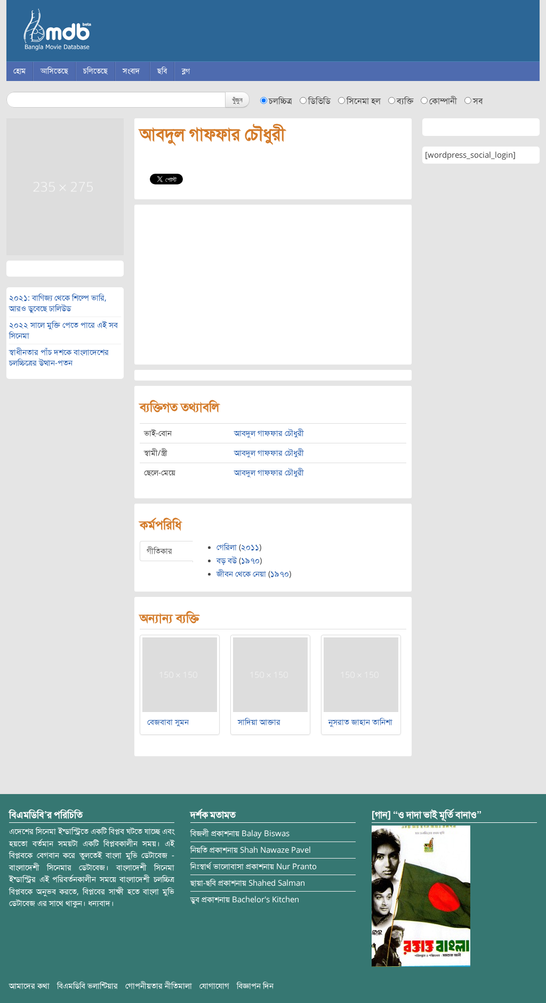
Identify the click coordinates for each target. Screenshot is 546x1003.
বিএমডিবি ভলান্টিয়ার (87, 986)
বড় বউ (226, 560)
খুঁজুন (237, 99)
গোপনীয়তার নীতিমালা (158, 986)
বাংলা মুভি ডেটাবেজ (102, 32)
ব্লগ (186, 71)
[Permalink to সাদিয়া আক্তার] (270, 674)
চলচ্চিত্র (280, 101)
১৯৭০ (250, 560)
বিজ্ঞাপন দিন (255, 986)
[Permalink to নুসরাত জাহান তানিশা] (361, 674)
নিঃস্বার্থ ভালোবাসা (217, 866)
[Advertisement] (273, 284)
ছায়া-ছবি (203, 883)
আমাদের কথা (29, 986)
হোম (19, 71)
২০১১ (250, 547)
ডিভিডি (319, 101)
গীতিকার (159, 551)
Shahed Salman (276, 883)
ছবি (162, 71)
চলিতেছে (95, 71)
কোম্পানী (443, 101)
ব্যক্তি (405, 101)
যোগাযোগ (214, 986)
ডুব (194, 899)
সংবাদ (131, 71)
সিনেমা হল (364, 101)
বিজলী (199, 833)
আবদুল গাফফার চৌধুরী (269, 433)
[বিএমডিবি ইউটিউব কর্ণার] (421, 896)
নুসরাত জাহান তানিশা (360, 722)
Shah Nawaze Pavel (275, 850)
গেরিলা (226, 547)
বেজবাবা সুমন (168, 722)
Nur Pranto (296, 866)
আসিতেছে (54, 71)
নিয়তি (198, 850)
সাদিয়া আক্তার (259, 722)
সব (478, 101)
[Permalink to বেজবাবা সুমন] (179, 674)
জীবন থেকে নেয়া (241, 574)
